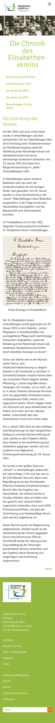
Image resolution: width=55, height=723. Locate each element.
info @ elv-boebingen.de (16, 629)
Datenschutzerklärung (15, 693)
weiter (48, 568)
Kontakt (7, 681)
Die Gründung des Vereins (20, 77)
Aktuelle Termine (12, 646)
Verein (6, 664)
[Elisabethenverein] (17, 11)
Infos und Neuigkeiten (15, 652)
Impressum (9, 699)
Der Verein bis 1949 (17, 90)
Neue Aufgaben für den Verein (19, 106)
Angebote (8, 658)
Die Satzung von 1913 (18, 83)
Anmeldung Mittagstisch (16, 675)
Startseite (8, 640)
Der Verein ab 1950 (17, 97)
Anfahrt (7, 687)
